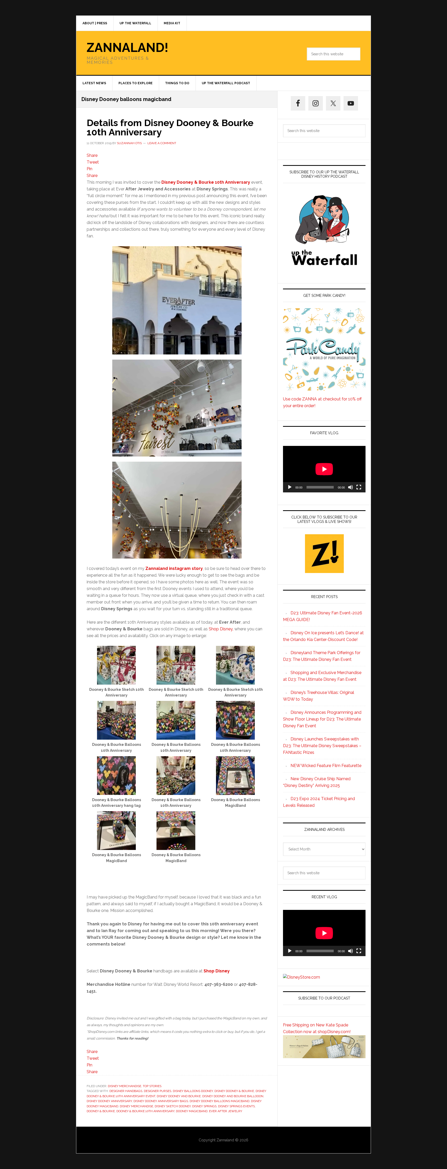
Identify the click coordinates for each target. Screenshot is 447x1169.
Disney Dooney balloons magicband (219, 1101)
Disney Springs (204, 1106)
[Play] (289, 487)
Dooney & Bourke (101, 1111)
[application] (324, 469)
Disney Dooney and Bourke (179, 1096)
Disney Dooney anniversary (109, 1101)
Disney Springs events (236, 1106)
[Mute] (350, 487)
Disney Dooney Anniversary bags (160, 1101)
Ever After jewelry (225, 1111)
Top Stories (152, 1086)
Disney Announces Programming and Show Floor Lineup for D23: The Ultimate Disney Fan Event (322, 719)
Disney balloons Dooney (193, 1091)
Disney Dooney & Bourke (234, 1091)
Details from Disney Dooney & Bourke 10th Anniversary (170, 127)
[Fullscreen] (358, 487)
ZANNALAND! (127, 47)
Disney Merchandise (124, 1086)
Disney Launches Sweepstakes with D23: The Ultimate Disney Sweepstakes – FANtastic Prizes (322, 746)
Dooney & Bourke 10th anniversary (145, 1111)
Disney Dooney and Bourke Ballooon (232, 1096)
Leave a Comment (161, 143)
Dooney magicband (191, 1111)
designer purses (157, 1091)
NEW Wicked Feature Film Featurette (325, 765)
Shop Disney (217, 971)
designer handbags (125, 1091)
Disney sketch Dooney (173, 1106)
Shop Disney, (221, 628)
